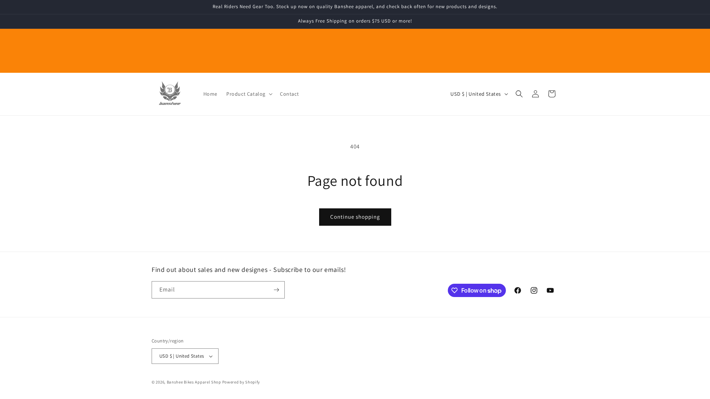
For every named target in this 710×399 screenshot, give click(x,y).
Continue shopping (355, 216)
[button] (248, 94)
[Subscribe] (276, 290)
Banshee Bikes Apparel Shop (194, 382)
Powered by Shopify (241, 382)
